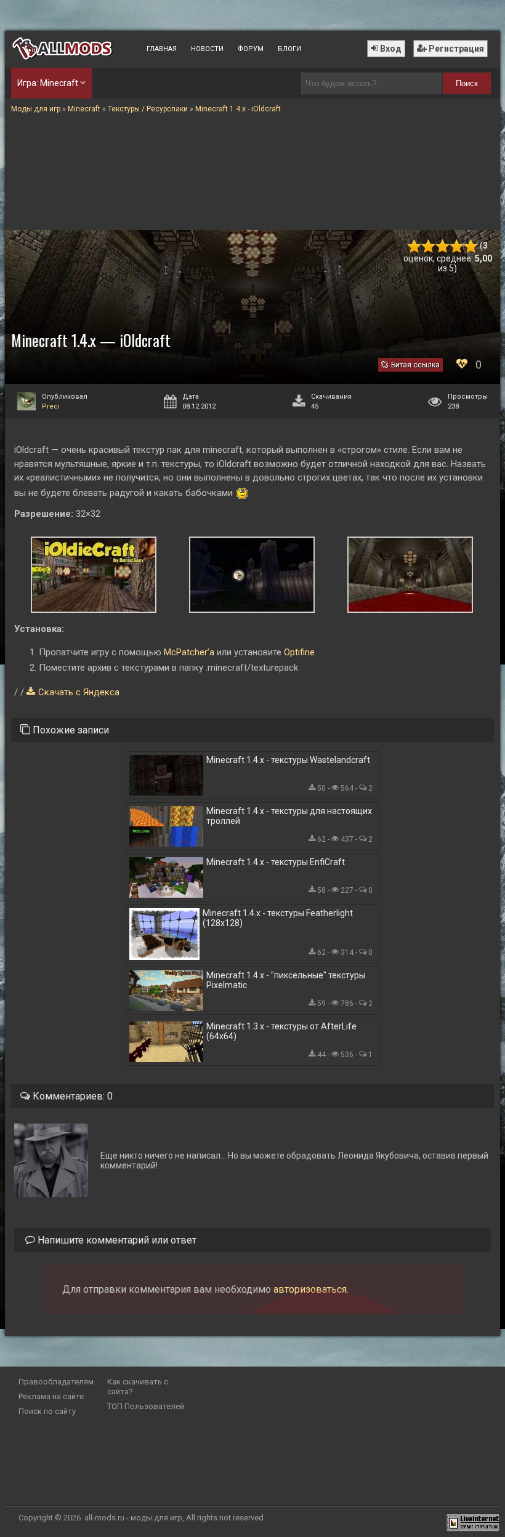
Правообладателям (56, 1381)
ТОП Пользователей (145, 1406)
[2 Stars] (428, 246)
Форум (251, 49)
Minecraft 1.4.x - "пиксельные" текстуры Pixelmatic (285, 980)
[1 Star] (414, 246)
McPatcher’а (189, 652)
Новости (207, 49)
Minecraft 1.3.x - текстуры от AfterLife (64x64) (281, 1031)
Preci (51, 406)
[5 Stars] (471, 246)
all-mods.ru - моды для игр (133, 1517)
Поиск (467, 83)
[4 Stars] (457, 246)
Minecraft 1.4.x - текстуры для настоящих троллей (289, 816)
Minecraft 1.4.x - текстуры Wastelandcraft (288, 760)
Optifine (299, 652)
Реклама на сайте (51, 1396)
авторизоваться (310, 1289)
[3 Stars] (442, 246)
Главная (162, 49)
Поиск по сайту (47, 1411)
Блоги (289, 49)
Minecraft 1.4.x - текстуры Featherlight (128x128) (278, 918)
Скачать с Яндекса (78, 692)
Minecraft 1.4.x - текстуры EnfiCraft (275, 862)
